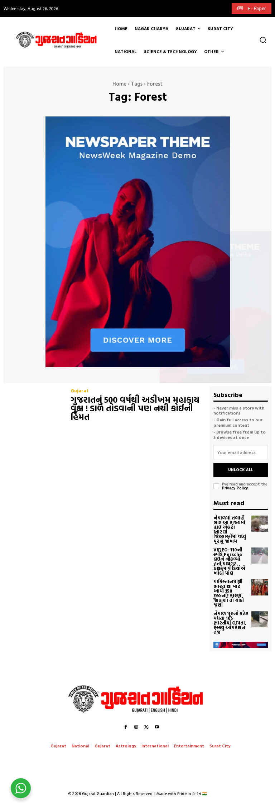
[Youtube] (157, 727)
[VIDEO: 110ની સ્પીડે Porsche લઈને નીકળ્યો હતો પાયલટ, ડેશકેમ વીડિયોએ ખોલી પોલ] (259, 555)
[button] (262, 39)
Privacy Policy (235, 488)
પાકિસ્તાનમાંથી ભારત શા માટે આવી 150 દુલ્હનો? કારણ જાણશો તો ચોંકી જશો (228, 593)
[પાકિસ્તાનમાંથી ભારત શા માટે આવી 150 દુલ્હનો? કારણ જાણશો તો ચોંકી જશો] (259, 587)
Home (119, 84)
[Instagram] (136, 727)
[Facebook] (125, 727)
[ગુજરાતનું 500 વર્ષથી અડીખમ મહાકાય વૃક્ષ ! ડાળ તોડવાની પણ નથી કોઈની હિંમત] (33, 406)
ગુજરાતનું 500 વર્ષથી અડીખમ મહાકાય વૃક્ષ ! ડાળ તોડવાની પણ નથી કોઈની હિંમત (135, 408)
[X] (146, 727)
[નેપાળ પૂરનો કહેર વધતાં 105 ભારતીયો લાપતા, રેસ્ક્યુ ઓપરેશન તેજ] (259, 619)
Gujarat (79, 390)
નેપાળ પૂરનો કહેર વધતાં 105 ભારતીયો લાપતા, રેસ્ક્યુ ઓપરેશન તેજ (231, 623)
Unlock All (240, 470)
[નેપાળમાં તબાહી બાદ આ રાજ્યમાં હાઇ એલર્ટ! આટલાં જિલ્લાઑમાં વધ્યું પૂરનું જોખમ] (259, 524)
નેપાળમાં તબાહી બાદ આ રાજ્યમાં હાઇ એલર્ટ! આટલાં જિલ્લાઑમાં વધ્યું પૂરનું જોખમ (229, 529)
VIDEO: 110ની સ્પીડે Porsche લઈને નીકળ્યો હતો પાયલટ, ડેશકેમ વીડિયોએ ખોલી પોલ (229, 561)
